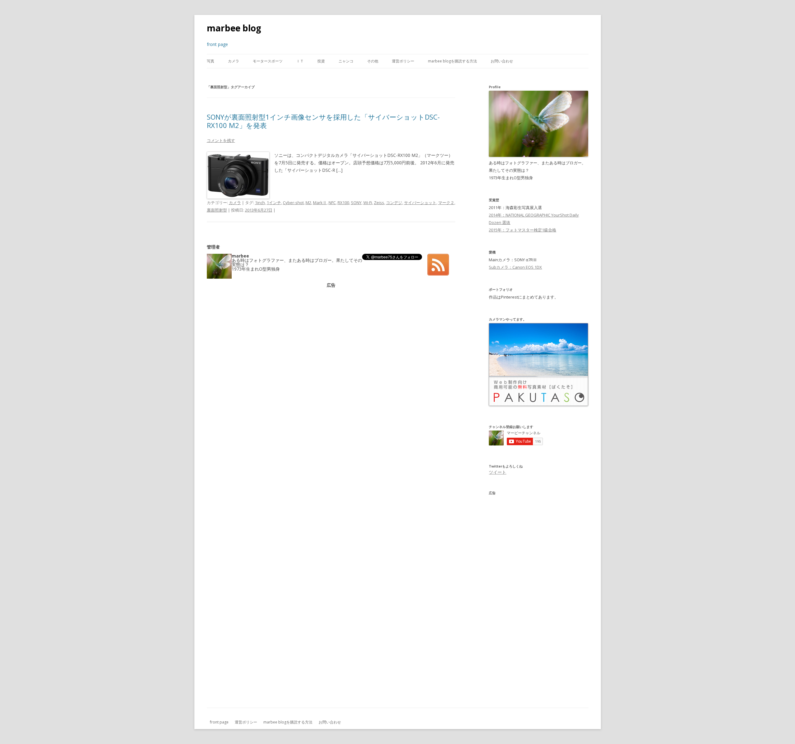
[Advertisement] (331, 330)
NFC (332, 202)
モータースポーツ (268, 61)
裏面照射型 (217, 210)
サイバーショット (420, 202)
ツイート (497, 472)
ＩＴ (300, 61)
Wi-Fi (367, 202)
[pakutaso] (538, 404)
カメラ (233, 61)
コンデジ (394, 202)
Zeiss (379, 202)
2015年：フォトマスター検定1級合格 (522, 230)
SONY (356, 202)
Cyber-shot (293, 202)
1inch (260, 202)
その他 (372, 61)
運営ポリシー (403, 61)
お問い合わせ (502, 61)
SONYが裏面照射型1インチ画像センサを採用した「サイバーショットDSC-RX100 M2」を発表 (323, 121)
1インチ (274, 202)
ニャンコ (345, 61)
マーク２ (446, 202)
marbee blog (234, 28)
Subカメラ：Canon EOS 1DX (515, 267)
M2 (308, 202)
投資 (321, 61)
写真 (210, 61)
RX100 (343, 202)
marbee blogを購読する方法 (452, 61)
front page (219, 722)
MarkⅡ (320, 202)
